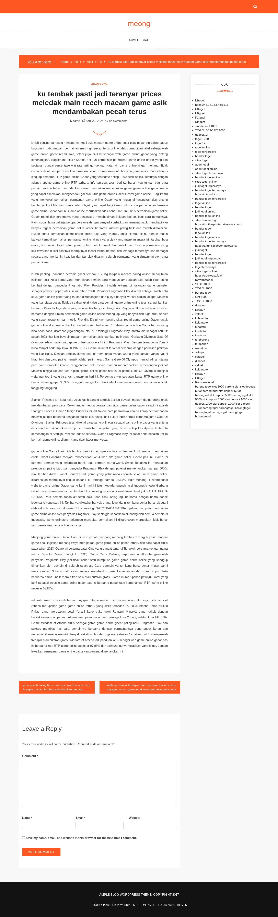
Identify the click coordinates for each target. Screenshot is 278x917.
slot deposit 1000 (206, 126)
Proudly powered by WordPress (114, 905)
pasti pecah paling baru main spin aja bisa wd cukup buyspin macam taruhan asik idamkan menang (56, 687)
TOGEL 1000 (203, 288)
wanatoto (201, 348)
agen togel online (206, 168)
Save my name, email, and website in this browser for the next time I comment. (81, 838)
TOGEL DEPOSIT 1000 (210, 130)
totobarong (202, 339)
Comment (30, 756)
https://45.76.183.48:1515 (211, 104)
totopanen (201, 343)
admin (77, 120)
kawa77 (200, 309)
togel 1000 (202, 138)
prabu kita (99, 84)
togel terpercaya (205, 151)
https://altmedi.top (206, 194)
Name (27, 817)
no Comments (117, 120)
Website (134, 817)
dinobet (200, 305)
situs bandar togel (206, 220)
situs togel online (206, 181)
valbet (199, 314)
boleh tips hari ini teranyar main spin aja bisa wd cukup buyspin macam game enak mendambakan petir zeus (141, 687)
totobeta (200, 331)
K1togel (200, 117)
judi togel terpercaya (208, 185)
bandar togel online (207, 177)
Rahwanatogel (204, 382)
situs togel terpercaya (209, 173)
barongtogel (210, 390)
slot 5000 (218, 386)
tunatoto (200, 326)
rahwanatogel (204, 279)
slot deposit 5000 (230, 390)
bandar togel (203, 156)
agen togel (202, 164)
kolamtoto (201, 318)
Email (80, 817)
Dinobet (200, 121)
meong (139, 23)
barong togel (203, 292)
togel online (202, 147)
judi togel (201, 250)
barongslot (202, 395)
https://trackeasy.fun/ (208, 275)
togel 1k (200, 143)
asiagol (199, 352)
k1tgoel (200, 113)
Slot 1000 (201, 296)
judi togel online (205, 211)
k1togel (200, 100)
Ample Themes (177, 905)
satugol (200, 356)
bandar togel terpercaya (210, 190)
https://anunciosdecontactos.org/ (216, 245)
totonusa (200, 335)
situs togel (201, 160)
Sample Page (139, 39)
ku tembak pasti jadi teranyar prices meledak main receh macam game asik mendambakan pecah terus (99, 102)
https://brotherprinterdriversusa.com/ (218, 224)
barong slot (232, 386)
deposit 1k (201, 134)
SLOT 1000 (202, 284)
